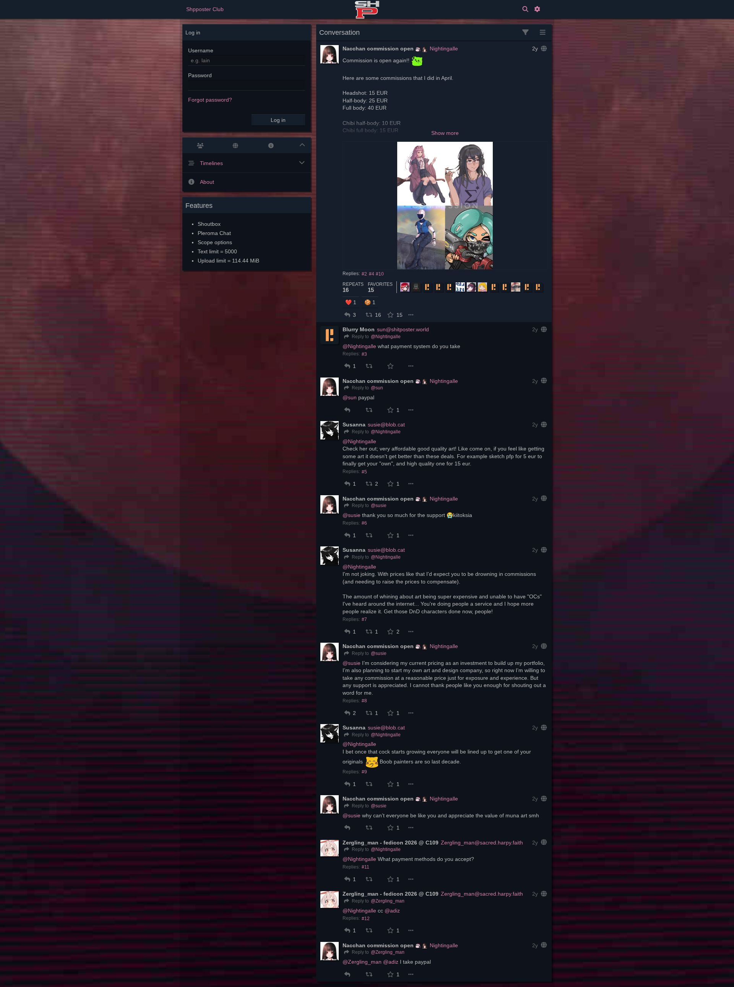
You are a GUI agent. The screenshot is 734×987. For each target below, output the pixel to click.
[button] (347, 315)
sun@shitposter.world (403, 329)
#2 (364, 274)
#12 (366, 918)
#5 (364, 472)
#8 (364, 700)
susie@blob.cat (386, 424)
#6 (364, 523)
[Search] (525, 9)
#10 (380, 274)
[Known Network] (235, 145)
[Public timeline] (200, 145)
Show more (445, 133)
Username (200, 50)
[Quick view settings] (542, 32)
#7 (364, 619)
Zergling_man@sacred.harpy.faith (482, 843)
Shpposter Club (205, 9)
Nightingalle (444, 48)
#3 (364, 354)
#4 (371, 274)
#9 (364, 772)
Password (200, 75)
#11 (365, 867)
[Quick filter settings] (525, 32)
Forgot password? (210, 100)
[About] (271, 145)
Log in (278, 120)
